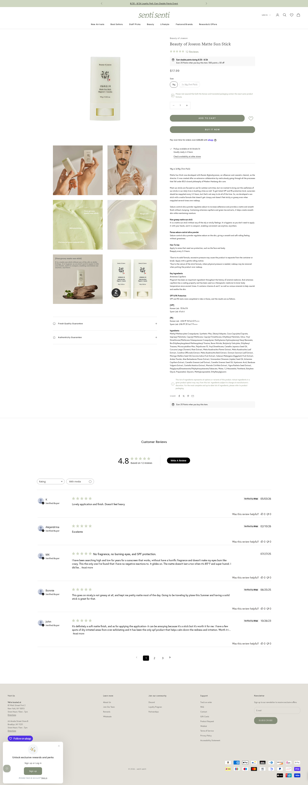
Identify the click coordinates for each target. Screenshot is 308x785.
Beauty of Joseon (179, 38)
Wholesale (107, 716)
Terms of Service (207, 731)
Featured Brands (184, 24)
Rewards (106, 712)
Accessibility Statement (210, 740)
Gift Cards (204, 716)
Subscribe (266, 720)
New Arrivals (97, 24)
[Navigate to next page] (171, 657)
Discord (152, 702)
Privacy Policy (206, 735)
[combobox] (51, 481)
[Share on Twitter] (183, 396)
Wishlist (203, 726)
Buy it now (212, 129)
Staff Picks (135, 24)
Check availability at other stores (187, 156)
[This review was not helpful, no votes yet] (268, 514)
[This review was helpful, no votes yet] (262, 514)
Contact (203, 712)
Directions (12, 715)
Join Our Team (109, 707)
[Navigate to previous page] (138, 657)
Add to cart (207, 118)
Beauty (150, 24)
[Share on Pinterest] (188, 396)
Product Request (207, 721)
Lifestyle (164, 24)
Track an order (206, 702)
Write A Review (178, 460)
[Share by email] (192, 396)
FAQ (202, 707)
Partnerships (154, 712)
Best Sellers (117, 24)
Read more (87, 567)
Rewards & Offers (208, 24)
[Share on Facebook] (179, 396)
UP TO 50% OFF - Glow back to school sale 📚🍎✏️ (154, 3)
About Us (107, 702)
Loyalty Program (155, 707)
